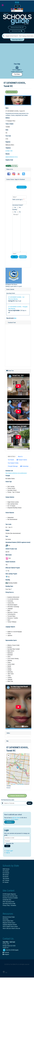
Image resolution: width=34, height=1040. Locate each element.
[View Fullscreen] (8, 761)
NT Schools (5, 882)
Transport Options (22, 460)
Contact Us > (6, 947)
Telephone (8, 148)
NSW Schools (6, 869)
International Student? (17, 205)
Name (7, 108)
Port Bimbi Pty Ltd (15, 964)
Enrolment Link (9, 470)
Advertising (5, 919)
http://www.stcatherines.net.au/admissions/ (16, 473)
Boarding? (14, 209)
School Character (10, 512)
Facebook (6, 952)
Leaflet (13, 784)
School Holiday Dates (8, 921)
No (20, 207)
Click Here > (9, 822)
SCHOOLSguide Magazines (9, 894)
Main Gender (9, 555)
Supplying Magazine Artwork (10, 924)
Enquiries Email (9, 160)
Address (8, 118)
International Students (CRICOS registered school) (18, 542)
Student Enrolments (10, 561)
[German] (16, 9)
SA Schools (5, 876)
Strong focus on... (10, 592)
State (7, 130)
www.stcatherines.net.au (12, 157)
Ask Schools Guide (16, 31)
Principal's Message (13, 466)
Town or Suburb (9, 124)
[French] (14, 9)
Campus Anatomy (10, 497)
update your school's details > (11, 819)
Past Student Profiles (13, 463)
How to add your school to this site (11, 928)
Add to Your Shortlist (11, 92)
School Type (9, 481)
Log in (7, 846)
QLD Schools (6, 873)
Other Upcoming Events (8, 901)
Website (8, 154)
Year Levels (8, 524)
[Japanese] (20, 9)
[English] (12, 9)
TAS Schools (6, 878)
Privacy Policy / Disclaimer (9, 905)
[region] (17, 52)
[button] (17, 767)
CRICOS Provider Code (11, 549)
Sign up (8, 852)
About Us (20, 456)
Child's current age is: (17, 199)
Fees (7, 536)
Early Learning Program (11, 573)
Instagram (6, 954)
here (15, 318)
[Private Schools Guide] (17, 19)
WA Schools (6, 874)
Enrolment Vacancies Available (10, 898)
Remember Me (10, 843)
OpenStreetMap (20, 784)
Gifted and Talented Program (13, 567)
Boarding (8, 580)
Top (6, 972)
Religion (7, 530)
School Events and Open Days (10, 896)
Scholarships (25, 466)
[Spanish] (22, 9)
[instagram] (18, 2)
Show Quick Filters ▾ (17, 39)
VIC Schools (6, 871)
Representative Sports (11, 640)
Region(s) (8, 142)
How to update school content (10, 926)
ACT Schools (6, 880)
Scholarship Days (7, 899)
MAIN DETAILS (11, 456)
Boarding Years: (9, 586)
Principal (8, 475)
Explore (29, 803)
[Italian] (18, 9)
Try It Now (17, 74)
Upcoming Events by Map (9, 903)
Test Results (11, 460)
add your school (16, 817)
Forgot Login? (9, 851)
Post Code (8, 136)
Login (17, 6)
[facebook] (16, 2)
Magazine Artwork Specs (9, 922)
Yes (15, 207)
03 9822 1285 (9, 151)
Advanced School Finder (16, 27)
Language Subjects (10, 626)
